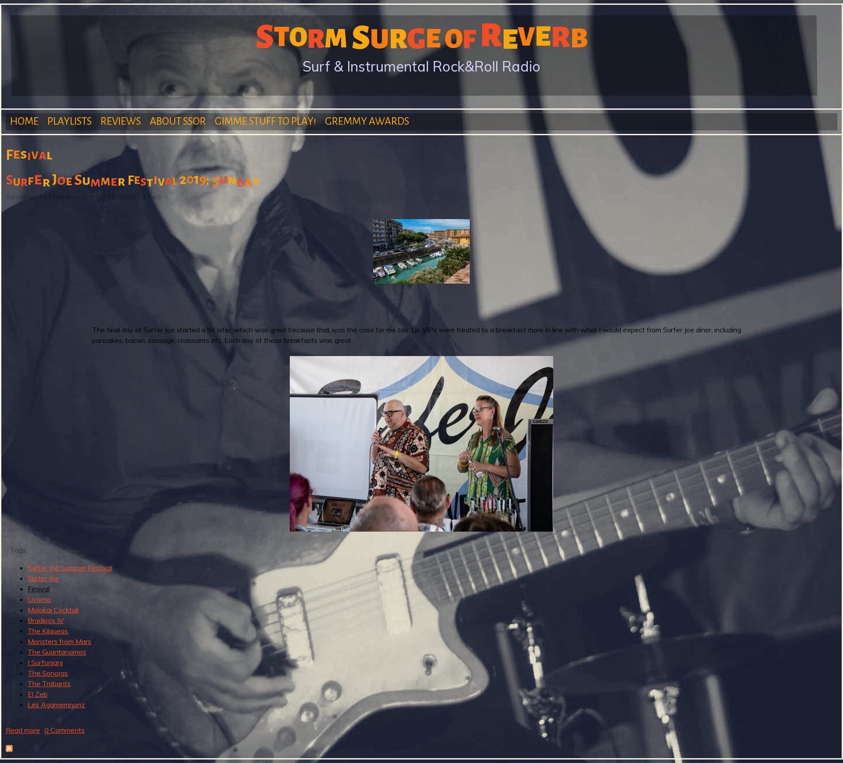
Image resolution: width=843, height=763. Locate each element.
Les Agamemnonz (56, 704)
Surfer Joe (43, 578)
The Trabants (49, 683)
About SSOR (178, 121)
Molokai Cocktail (53, 609)
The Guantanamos (57, 652)
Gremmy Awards (367, 121)
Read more (23, 730)
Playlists (69, 121)
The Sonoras (48, 673)
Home (24, 121)
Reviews (121, 121)
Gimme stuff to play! (265, 121)
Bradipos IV (46, 620)
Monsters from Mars (59, 641)
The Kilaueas (48, 630)
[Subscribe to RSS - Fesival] (9, 749)
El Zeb (37, 694)
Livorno (39, 599)
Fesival (39, 588)
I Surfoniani (45, 662)
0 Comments (64, 730)
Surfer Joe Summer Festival (70, 567)
